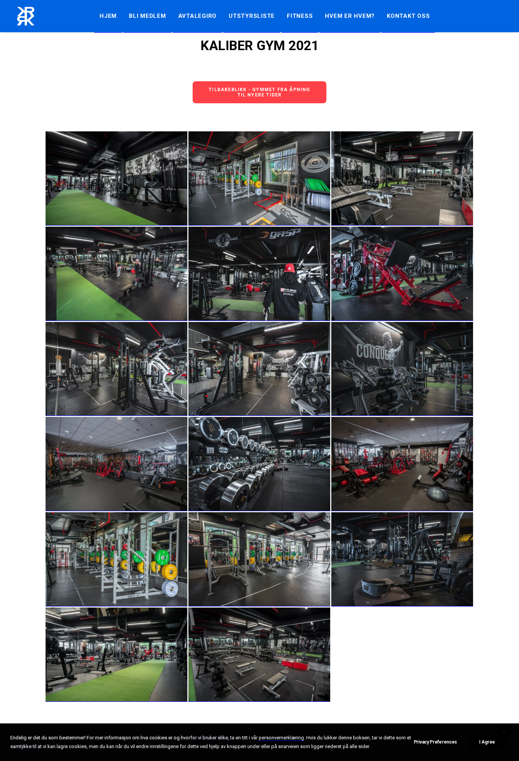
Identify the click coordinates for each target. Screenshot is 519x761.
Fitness (300, 16)
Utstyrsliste (252, 16)
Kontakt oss (408, 16)
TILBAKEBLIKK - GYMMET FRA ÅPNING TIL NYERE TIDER (260, 92)
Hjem (108, 16)
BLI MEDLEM (147, 16)
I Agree (487, 742)
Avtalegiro (197, 16)
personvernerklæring (281, 737)
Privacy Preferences (435, 742)
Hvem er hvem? (350, 16)
